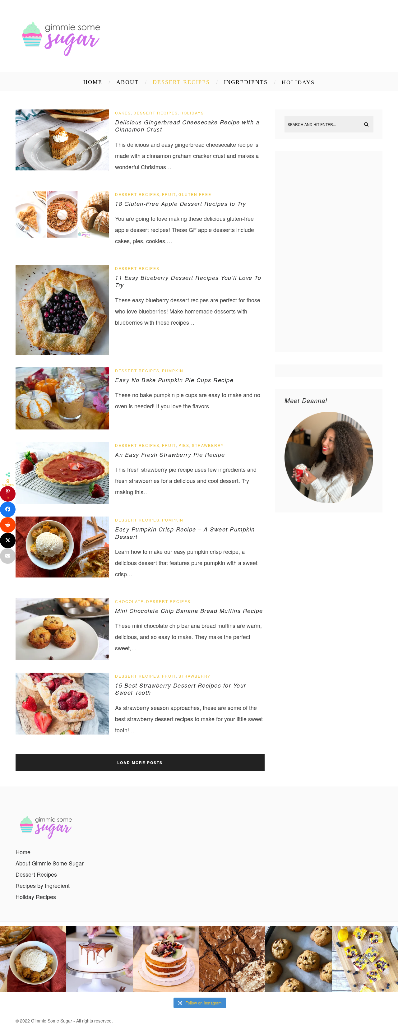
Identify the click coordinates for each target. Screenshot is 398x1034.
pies (183, 445)
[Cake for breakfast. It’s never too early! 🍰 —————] (166, 959)
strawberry (208, 445)
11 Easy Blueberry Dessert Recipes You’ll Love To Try (188, 281)
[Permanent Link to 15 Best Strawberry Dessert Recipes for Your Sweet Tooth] (62, 732)
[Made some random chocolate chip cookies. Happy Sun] (298, 959)
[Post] (8, 540)
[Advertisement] (329, 251)
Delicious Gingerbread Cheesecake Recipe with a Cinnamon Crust (187, 125)
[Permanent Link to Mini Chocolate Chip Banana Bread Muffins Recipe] (62, 658)
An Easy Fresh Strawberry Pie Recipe (170, 454)
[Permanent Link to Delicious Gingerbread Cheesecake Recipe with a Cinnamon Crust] (62, 168)
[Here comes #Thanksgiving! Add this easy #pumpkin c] (33, 959)
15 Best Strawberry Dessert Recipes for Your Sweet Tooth (180, 688)
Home (23, 852)
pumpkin (172, 370)
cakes (123, 112)
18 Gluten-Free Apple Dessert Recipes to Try (180, 203)
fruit (169, 194)
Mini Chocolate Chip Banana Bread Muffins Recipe (189, 610)
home (92, 82)
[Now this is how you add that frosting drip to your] (99, 959)
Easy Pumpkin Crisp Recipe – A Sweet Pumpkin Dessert (185, 532)
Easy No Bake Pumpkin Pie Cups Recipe (174, 380)
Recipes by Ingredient (43, 885)
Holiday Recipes (36, 897)
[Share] (8, 509)
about (127, 82)
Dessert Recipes (181, 82)
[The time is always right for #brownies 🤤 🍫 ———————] (232, 959)
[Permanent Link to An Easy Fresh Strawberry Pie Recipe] (62, 502)
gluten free (194, 194)
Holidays (298, 82)
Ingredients (246, 82)
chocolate (129, 601)
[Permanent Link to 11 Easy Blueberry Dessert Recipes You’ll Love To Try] (62, 352)
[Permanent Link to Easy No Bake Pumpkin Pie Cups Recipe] (62, 427)
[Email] (8, 556)
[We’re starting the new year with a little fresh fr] (365, 959)
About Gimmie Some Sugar (50, 863)
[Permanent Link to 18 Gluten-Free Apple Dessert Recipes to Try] (62, 235)
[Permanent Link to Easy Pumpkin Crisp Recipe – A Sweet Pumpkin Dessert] (62, 575)
